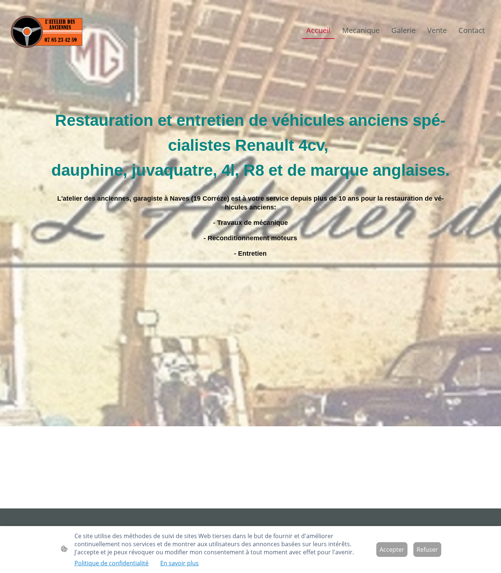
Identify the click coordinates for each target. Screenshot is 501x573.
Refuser (427, 549)
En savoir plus (179, 563)
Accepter (392, 549)
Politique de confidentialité (111, 563)
